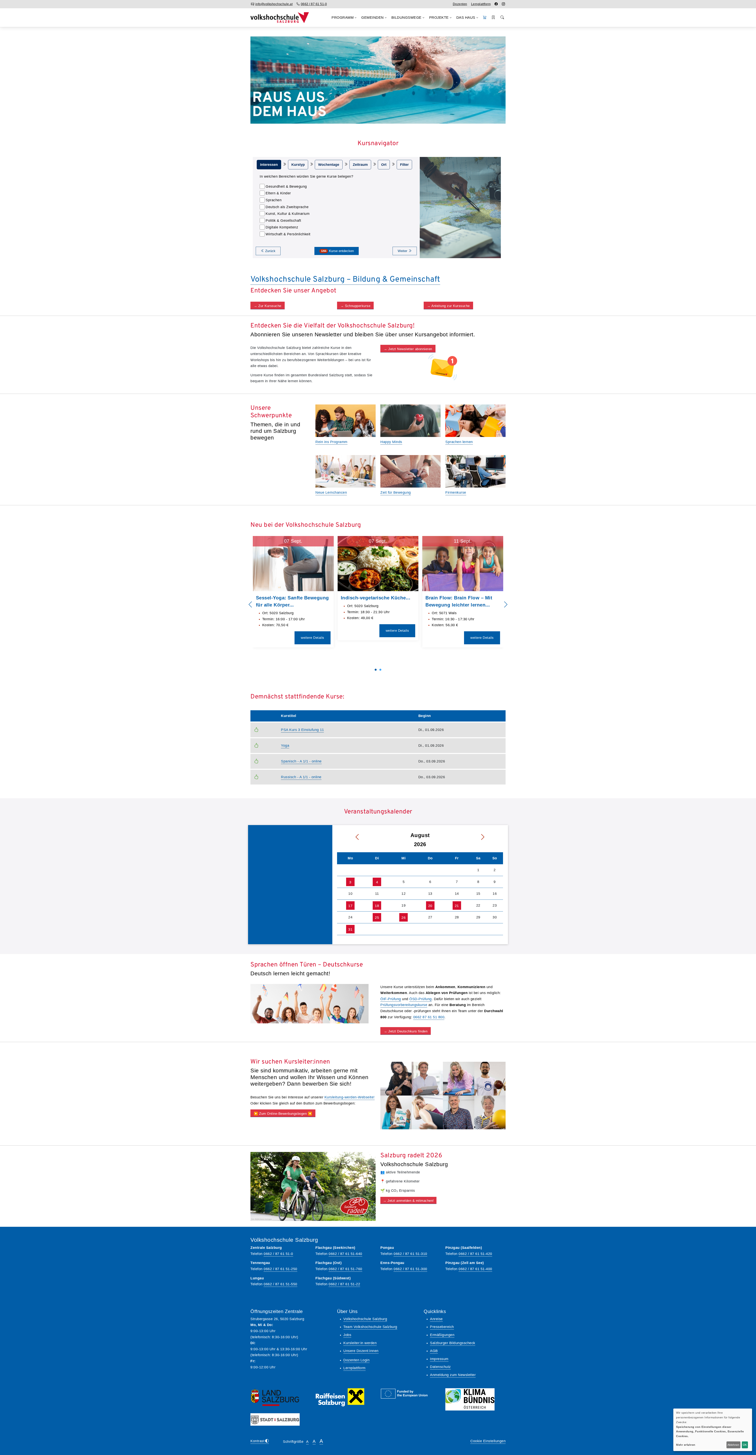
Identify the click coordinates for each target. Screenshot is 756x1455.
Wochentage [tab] (328, 165)
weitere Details (312, 638)
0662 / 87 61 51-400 (475, 1269)
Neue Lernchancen (331, 492)
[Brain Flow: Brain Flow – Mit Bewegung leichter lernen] (462, 563)
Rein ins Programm (331, 442)
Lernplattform (481, 4)
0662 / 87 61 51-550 (280, 1284)
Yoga (285, 745)
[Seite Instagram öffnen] (503, 4)
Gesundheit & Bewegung (286, 186)
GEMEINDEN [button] (372, 17)
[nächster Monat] (491, 837)
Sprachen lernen (459, 442)
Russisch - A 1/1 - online (301, 777)
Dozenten (460, 4)
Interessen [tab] (269, 165)
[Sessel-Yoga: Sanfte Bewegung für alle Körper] (293, 563)
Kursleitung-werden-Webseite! (349, 1097)
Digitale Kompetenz (282, 227)
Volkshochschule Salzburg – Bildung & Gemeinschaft (345, 280)
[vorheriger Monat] (349, 837)
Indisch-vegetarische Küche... (375, 597)
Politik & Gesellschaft (283, 221)
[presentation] (250, 604)
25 (377, 918)
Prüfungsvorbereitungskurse (403, 1005)
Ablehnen (733, 1444)
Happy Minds (391, 442)
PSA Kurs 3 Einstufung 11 (302, 730)
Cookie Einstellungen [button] (488, 1441)
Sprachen (274, 200)
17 (350, 906)
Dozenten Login (356, 1360)
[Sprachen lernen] (309, 1003)
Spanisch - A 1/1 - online (301, 761)
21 (457, 906)
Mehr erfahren (685, 1444)
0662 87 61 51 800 (429, 1017)
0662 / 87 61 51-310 (410, 1254)
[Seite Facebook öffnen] (496, 4)
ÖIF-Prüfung (390, 999)
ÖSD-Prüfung (420, 999)
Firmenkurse (455, 492)
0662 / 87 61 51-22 (344, 1284)
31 (350, 929)
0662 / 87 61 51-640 (345, 1254)
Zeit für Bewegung (395, 492)
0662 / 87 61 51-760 (345, 1269)
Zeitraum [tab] (360, 165)
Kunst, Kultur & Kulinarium (287, 214)
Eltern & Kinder (278, 193)
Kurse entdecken (337, 251)
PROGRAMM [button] (343, 17)
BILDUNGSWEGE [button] (406, 17)
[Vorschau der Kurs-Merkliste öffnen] (493, 17)
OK (745, 1444)
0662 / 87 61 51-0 (278, 1254)
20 (430, 906)
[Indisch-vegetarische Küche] (378, 563)
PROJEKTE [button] (439, 17)
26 (403, 918)
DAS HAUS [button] (465, 17)
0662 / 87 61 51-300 (410, 1269)
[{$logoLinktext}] (279, 17)
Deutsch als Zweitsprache (287, 207)
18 (377, 906)
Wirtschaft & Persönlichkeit (288, 234)
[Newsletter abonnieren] (443, 367)
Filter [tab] (404, 165)
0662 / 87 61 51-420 (475, 1254)
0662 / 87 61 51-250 (280, 1269)
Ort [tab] (383, 165)
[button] (484, 17)
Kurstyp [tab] (298, 165)
